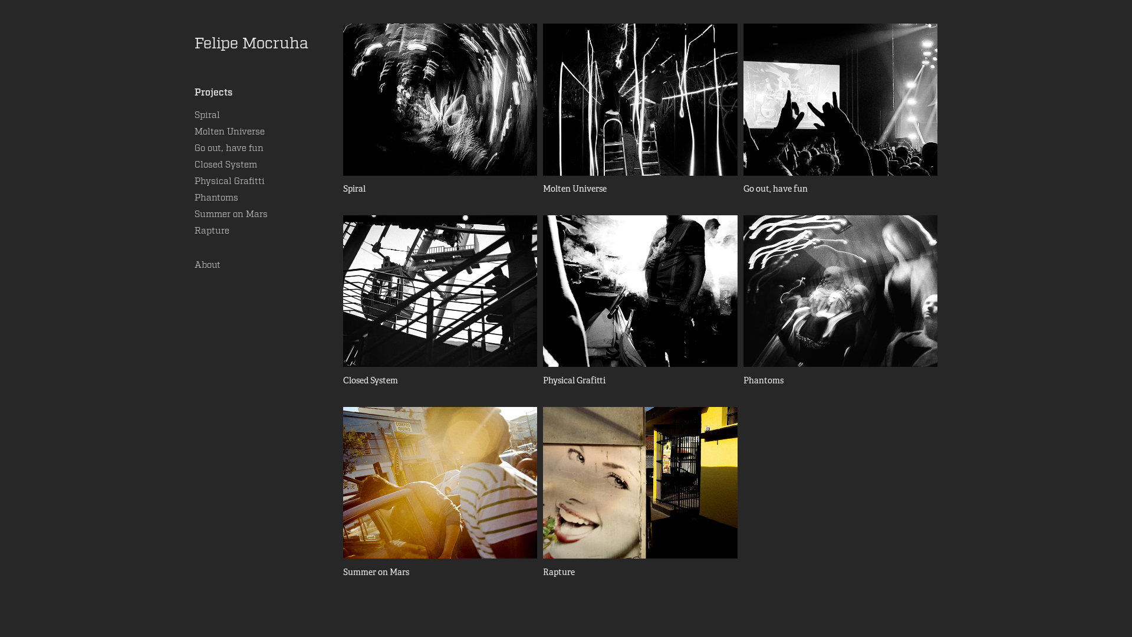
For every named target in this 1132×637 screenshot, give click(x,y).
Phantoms (216, 197)
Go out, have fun (229, 148)
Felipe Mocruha (251, 43)
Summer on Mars (231, 214)
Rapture (212, 230)
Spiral (207, 115)
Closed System (226, 164)
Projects (213, 92)
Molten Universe (230, 131)
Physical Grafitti (230, 181)
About (208, 265)
